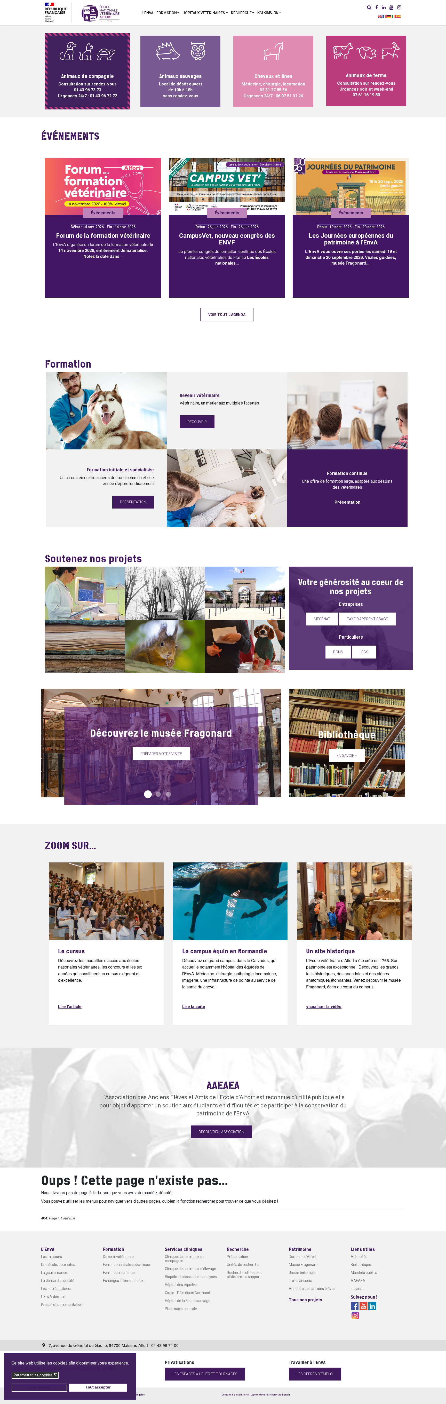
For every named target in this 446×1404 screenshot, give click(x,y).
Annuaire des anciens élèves (312, 1289)
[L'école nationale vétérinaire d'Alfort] (100, 13)
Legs (364, 652)
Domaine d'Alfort (302, 1257)
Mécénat (322, 619)
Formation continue (119, 1273)
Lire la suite (193, 1006)
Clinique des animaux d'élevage (190, 1269)
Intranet (357, 1289)
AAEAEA (358, 1281)
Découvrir (197, 422)
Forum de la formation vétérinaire (103, 235)
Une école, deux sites (58, 1265)
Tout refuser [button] (39, 1387)
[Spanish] (398, 15)
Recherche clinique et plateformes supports (244, 1275)
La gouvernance (54, 1273)
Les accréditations (56, 1289)
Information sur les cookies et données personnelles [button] (64, 1368)
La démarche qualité (57, 1281)
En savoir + (347, 755)
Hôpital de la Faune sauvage (187, 1301)
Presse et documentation (61, 1305)
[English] (380, 15)
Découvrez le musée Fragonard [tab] (148, 794)
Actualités (359, 1257)
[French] (385, 15)
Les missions (51, 1257)
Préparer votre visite (161, 754)
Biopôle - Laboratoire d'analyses (191, 1277)
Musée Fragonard (303, 1265)
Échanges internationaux (123, 1281)
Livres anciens (300, 1281)
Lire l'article (70, 1006)
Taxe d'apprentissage (367, 619)
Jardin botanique (302, 1273)
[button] (168, 12)
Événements (103, 212)
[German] (389, 15)
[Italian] (394, 15)
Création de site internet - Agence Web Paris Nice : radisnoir (256, 1394)
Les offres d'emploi (315, 1374)
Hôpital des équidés (181, 1285)
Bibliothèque (361, 1265)
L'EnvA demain (53, 1297)
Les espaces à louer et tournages (205, 1374)
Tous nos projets (305, 1299)
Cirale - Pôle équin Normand (187, 1293)
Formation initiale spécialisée (126, 1265)
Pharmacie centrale (181, 1309)
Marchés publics (364, 1273)
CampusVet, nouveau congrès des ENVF (227, 239)
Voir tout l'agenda (226, 315)
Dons (338, 652)
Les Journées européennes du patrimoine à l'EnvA (351, 239)
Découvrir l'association (221, 1132)
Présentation (133, 502)
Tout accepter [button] (98, 1387)
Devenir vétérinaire (118, 1257)
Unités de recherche (243, 1265)
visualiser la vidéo (323, 1006)
